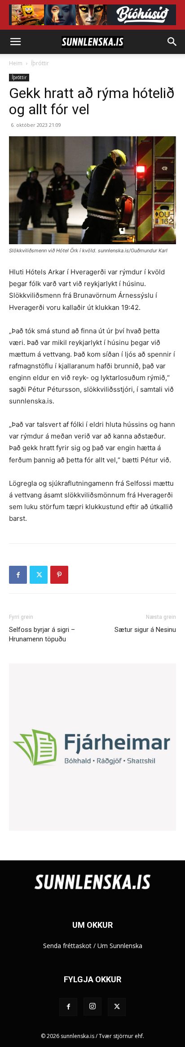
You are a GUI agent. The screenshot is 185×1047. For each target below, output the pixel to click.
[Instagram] (92, 1007)
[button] (15, 42)
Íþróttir (40, 63)
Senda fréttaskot (67, 945)
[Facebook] (18, 575)
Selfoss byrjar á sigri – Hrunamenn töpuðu (42, 634)
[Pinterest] (59, 575)
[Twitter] (39, 575)
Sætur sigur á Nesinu (145, 630)
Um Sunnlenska (119, 945)
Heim (15, 63)
